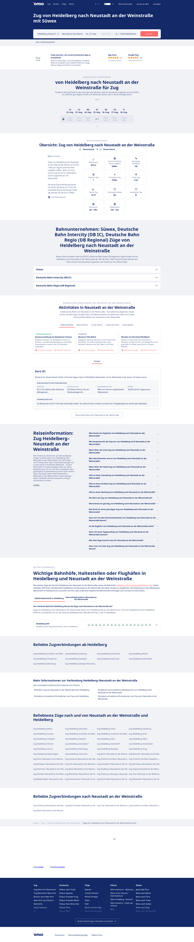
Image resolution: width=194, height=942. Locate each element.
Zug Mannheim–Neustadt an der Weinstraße (84, 774)
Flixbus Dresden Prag (68, 896)
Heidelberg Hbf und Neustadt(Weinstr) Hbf (134, 585)
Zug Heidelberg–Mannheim (140, 659)
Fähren (71, 4)
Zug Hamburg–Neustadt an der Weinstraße (83, 759)
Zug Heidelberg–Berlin (138, 653)
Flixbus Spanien (66, 893)
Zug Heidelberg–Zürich (43, 749)
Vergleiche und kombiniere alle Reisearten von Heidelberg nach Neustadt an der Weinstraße (125, 691)
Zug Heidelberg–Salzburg (76, 653)
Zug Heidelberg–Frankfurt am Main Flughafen (116, 734)
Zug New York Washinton (45, 889)
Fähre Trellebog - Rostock (121, 899)
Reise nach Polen (143, 900)
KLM (87, 904)
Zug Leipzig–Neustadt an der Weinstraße (146, 769)
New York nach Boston (44, 900)
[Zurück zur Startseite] (40, 4)
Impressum (60, 935)
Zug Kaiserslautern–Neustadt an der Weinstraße (85, 779)
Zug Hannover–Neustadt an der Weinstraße (51, 769)
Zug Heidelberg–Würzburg (44, 663)
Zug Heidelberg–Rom (138, 734)
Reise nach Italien (143, 904)
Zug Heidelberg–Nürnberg (76, 749)
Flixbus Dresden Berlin (69, 900)
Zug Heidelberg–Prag (138, 749)
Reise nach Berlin (143, 893)
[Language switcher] (109, 4)
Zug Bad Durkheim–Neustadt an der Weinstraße (85, 805)
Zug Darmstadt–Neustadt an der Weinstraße (116, 779)
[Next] (131, 111)
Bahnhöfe (38, 904)
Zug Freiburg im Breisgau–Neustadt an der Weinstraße (120, 774)
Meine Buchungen (125, 4)
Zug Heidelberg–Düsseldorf (77, 744)
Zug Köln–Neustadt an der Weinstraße (81, 764)
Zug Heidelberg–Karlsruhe (108, 659)
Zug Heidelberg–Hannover (76, 754)
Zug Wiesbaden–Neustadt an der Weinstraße (148, 779)
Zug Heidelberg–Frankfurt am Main (48, 653)
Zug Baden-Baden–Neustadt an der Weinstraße (53, 779)
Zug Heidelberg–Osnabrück (45, 659)
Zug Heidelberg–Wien (138, 739)
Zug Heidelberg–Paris (106, 729)
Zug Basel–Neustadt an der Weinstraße (81, 769)
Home (35, 823)
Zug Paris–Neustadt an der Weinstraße (49, 759)
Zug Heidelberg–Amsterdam (141, 744)
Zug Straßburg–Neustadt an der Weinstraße (115, 769)
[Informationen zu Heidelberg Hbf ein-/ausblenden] (156, 625)
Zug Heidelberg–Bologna (107, 749)
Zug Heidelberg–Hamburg (140, 729)
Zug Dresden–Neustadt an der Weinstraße (51, 774)
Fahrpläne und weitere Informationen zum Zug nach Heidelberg (61, 696)
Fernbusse (63, 885)
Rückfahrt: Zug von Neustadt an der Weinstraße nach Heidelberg (61, 690)
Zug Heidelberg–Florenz (43, 744)
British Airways (91, 896)
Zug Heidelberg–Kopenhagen (45, 754)
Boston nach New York (44, 896)
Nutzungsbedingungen (78, 935)
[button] (92, 34)
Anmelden (157, 4)
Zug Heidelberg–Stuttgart (76, 659)
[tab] (67, 325)
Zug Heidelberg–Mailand (75, 739)
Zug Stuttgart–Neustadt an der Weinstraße (51, 764)
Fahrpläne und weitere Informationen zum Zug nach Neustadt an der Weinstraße (127, 697)
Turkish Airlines (91, 893)
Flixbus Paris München (69, 904)
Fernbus (56, 4)
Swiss (87, 900)
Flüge (64, 4)
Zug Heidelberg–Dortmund (108, 653)
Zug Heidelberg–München (76, 729)
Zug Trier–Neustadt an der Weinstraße (145, 774)
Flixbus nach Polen (67, 889)
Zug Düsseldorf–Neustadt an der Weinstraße (116, 764)
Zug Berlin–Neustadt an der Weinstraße (114, 754)
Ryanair (88, 889)
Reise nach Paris (143, 896)
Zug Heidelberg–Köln (106, 739)
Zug (48, 4)
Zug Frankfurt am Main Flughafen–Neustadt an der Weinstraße (155, 759)
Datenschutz (96, 935)
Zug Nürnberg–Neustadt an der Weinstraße (147, 764)
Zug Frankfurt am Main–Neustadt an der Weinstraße (119, 759)
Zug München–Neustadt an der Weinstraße (147, 754)
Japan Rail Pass (142, 889)
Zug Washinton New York (45, 893)
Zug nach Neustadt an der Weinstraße (63, 823)
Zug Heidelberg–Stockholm (108, 744)
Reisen (139, 885)
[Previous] (63, 111)
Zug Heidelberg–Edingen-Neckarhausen (82, 663)
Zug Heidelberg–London (43, 734)
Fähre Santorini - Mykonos (122, 889)
